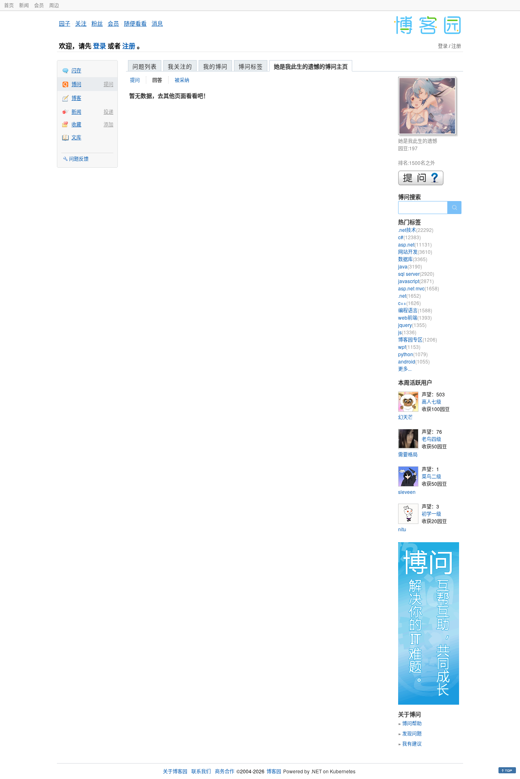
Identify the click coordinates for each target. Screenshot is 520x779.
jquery (412, 324)
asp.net (415, 244)
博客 (76, 97)
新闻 (24, 5)
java (410, 266)
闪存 (76, 70)
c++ (409, 302)
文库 (76, 137)
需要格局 (408, 454)
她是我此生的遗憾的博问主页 (311, 66)
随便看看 (135, 23)
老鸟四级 (431, 438)
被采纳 (182, 79)
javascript (416, 280)
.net (409, 295)
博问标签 (250, 66)
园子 (64, 23)
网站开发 (415, 251)
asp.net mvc (418, 288)
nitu (402, 529)
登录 (99, 45)
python (413, 354)
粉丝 (97, 23)
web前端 (415, 317)
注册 (128, 45)
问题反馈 (79, 158)
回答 (157, 80)
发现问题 (412, 733)
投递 (108, 111)
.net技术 (415, 229)
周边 (54, 5)
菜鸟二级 (431, 476)
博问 (76, 83)
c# (409, 237)
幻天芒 (405, 416)
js (407, 332)
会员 (39, 5)
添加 (108, 124)
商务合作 (224, 771)
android (414, 361)
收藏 (76, 124)
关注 (81, 23)
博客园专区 (417, 339)
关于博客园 (175, 771)
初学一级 (431, 513)
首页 (9, 5)
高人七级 (431, 401)
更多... (405, 368)
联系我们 (201, 771)
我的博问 (215, 66)
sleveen (407, 491)
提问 (108, 83)
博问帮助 (412, 723)
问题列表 (144, 66)
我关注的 (180, 66)
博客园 (273, 771)
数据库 (412, 258)
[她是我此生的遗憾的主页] (428, 107)
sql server (416, 273)
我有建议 (412, 743)
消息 (157, 23)
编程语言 (415, 310)
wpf (409, 346)
